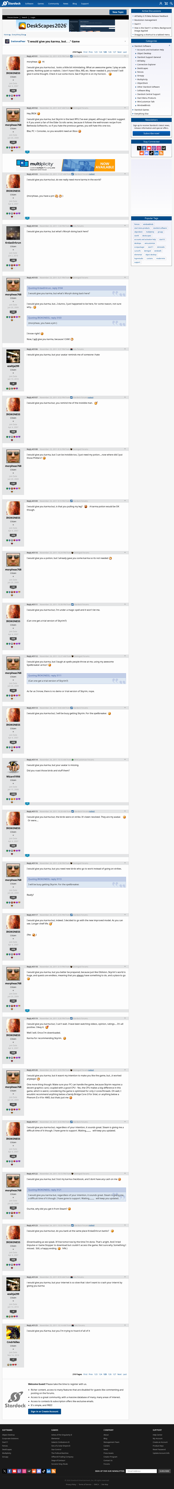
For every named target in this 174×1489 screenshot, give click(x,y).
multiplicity (150, 232)
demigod (147, 251)
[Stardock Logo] (11, 3)
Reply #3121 (32, 1122)
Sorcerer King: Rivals (59, 1464)
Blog (75, 3)
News (65, 3)
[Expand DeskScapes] (135, 68)
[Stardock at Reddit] (141, 153)
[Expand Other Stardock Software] (135, 87)
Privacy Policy (71, 1484)
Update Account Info (161, 1453)
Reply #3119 (32, 1018)
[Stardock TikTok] (151, 153)
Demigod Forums (80, 108)
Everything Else (18, 34)
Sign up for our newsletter (109, 1471)
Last (125, 52)
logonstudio (138, 258)
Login (33, 17)
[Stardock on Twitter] (139, 148)
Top (125, 56)
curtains (150, 258)
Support (85, 3)
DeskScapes (7, 1449)
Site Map (104, 1484)
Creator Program (110, 1457)
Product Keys (158, 1446)
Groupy (5, 1457)
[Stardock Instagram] (158, 148)
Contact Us (108, 1460)
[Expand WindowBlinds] (135, 105)
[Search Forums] (171, 3)
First (85, 52)
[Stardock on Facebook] (144, 148)
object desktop (150, 254)
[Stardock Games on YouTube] (149, 148)
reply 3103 (56, 317)
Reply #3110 (32, 552)
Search (24, 17)
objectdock (138, 232)
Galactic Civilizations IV (60, 1442)
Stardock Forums (80, 56)
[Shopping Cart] (166, 3)
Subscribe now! (151, 133)
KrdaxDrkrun (13, 242)
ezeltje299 (13, 366)
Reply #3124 (32, 1277)
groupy (160, 232)
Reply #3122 (32, 1173)
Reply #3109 (32, 501)
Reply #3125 (32, 1325)
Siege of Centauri (58, 1460)
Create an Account (160, 1442)
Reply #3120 (32, 1070)
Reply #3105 (32, 277)
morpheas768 (13, 124)
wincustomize (150, 243)
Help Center (157, 1435)
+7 (13, 1359)
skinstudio (161, 247)
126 (109, 52)
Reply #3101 (32, 56)
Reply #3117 (32, 915)
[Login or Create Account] (160, 3)
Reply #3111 (32, 604)
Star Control (56, 1449)
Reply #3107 (32, 397)
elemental (138, 254)
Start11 (5, 1442)
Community (53, 3)
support (137, 262)
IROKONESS (13, 73)
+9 (13, 383)
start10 (162, 239)
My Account (157, 1438)
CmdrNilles (13, 1342)
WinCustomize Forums (84, 759)
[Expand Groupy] (135, 76)
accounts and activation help (145, 239)
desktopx (137, 243)
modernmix (160, 258)
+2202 (13, 794)
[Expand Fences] (135, 72)
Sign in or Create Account (44, 1411)
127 (114, 52)
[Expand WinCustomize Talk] (135, 101)
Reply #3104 (32, 226)
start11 (150, 247)
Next (119, 52)
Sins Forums (78, 226)
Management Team (111, 1442)
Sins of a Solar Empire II (60, 1446)
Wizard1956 (13, 776)
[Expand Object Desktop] (135, 53)
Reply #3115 (32, 811)
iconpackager (139, 247)
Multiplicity (6, 1453)
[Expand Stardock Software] (132, 46)
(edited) (92, 174)
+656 (13, 90)
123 (95, 52)
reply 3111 (56, 675)
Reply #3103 (32, 174)
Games (41, 3)
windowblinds (148, 224)
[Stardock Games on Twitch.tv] (153, 148)
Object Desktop (8, 1435)
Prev (91, 52)
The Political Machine (59, 1453)
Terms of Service (85, 1484)
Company (109, 1430)
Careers (107, 1446)
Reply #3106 (32, 349)
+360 (13, 260)
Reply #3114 (32, 759)
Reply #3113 (32, 708)
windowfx (157, 251)
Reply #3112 (32, 656)
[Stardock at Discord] (146, 153)
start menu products (142, 228)
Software (29, 3)
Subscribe (164, 1471)
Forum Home (12, 17)
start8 (136, 236)
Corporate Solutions (10, 1438)
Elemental (55, 1438)
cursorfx (137, 251)
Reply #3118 (32, 966)
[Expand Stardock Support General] (135, 57)
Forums (107, 1464)
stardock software (160, 228)
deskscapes (146, 236)
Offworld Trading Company (62, 1457)
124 (100, 52)
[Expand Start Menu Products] (135, 98)
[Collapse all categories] (169, 45)
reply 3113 (56, 879)
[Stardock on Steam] (163, 148)
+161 (13, 142)
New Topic (118, 12)
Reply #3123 (32, 1225)
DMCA (96, 1484)
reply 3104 (57, 288)
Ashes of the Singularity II (61, 1435)
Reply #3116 (32, 863)
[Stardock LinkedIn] (156, 153)
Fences (137, 224)
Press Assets (109, 1453)
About (106, 1435)
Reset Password (159, 1449)
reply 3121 (56, 1189)
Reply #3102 (32, 108)
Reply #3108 (32, 449)
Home (6, 34)
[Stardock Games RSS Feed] (161, 153)
